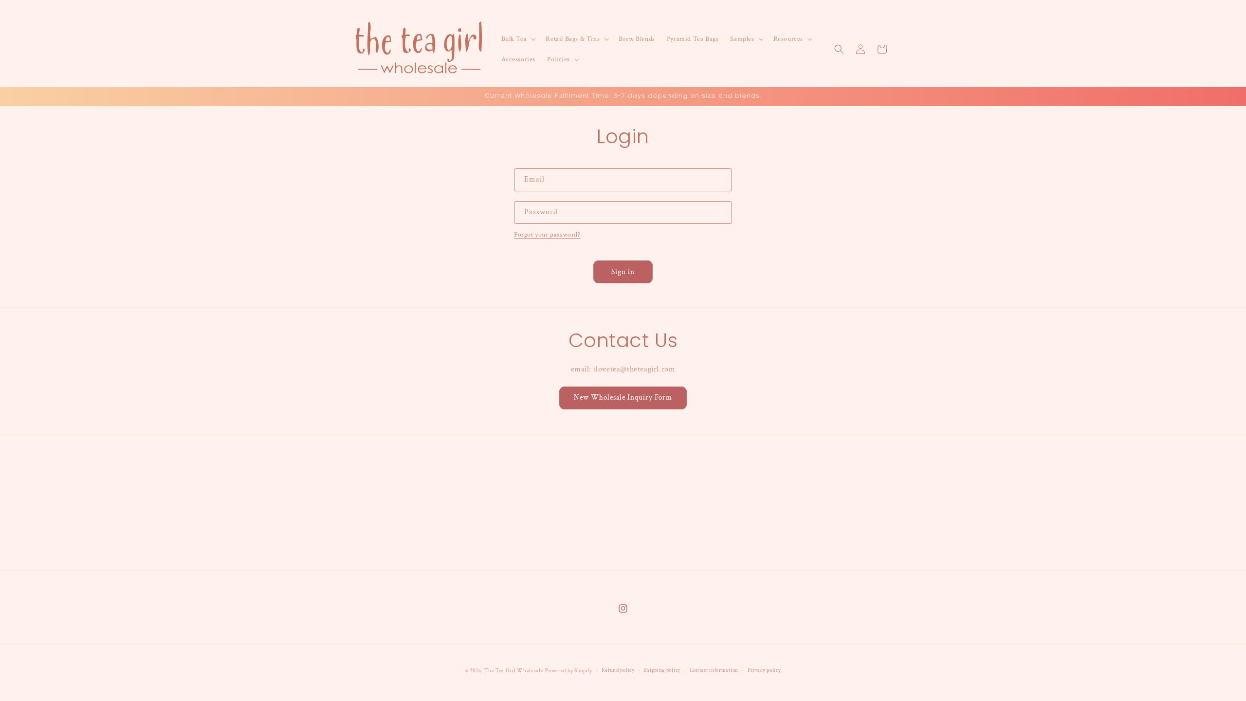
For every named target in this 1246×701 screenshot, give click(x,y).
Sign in (623, 272)
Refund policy (618, 670)
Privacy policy (764, 670)
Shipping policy (661, 670)
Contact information (714, 670)
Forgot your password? (547, 234)
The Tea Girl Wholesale (513, 670)
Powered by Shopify (568, 670)
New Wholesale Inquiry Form (623, 397)
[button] (517, 39)
